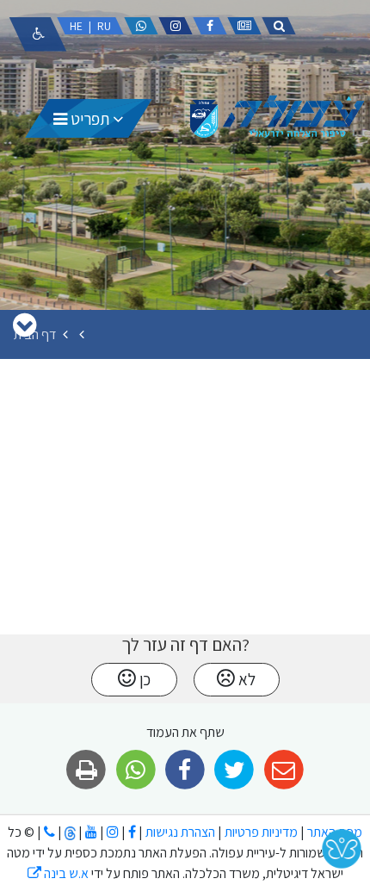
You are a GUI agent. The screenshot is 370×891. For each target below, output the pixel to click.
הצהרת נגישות (180, 832)
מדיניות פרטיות (260, 832)
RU (104, 26)
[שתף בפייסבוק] (184, 770)
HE (76, 26)
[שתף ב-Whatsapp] (135, 770)
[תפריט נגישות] (38, 34)
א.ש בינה (58, 873)
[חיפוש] (279, 25)
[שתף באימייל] (283, 770)
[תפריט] (24, 324)
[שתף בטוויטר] (234, 770)
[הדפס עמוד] (86, 770)
